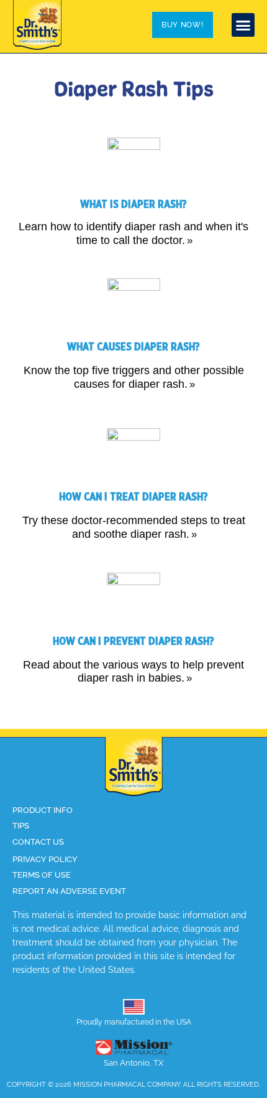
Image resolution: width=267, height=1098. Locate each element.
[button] (243, 25)
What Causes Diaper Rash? (133, 347)
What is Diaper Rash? (133, 204)
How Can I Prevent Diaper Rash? (133, 641)
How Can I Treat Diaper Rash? (133, 497)
